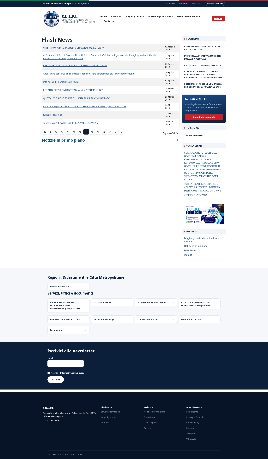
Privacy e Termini (194, 417)
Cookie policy (192, 422)
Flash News (190, 250)
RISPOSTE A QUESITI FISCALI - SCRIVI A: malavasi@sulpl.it (196, 304)
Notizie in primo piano (160, 16)
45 (74, 131)
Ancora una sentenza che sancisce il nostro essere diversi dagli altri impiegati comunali (89, 73)
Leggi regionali (151, 422)
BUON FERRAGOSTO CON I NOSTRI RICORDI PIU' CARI (202, 48)
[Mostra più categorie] (177, 140)
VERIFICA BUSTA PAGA (195, 195)
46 (80, 131)
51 (110, 131)
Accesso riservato (215, 3)
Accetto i (67, 373)
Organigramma (135, 16)
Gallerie (147, 428)
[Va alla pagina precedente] (50, 132)
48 (92, 131)
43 (62, 131)
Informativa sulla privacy (72, 373)
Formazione (56, 330)
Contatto (109, 21)
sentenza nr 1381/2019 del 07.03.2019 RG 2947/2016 (70, 122)
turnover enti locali (53, 114)
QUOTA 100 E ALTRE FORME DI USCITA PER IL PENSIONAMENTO (76, 98)
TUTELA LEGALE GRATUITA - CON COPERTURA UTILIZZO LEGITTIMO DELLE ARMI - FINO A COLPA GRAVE (202, 187)
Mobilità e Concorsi (191, 319)
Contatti (105, 422)
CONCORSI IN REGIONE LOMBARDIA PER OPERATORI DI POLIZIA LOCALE (203, 85)
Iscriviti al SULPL (102, 302)
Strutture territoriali (110, 411)
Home (103, 16)
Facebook (170, 3)
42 (56, 131)
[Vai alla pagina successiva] (116, 132)
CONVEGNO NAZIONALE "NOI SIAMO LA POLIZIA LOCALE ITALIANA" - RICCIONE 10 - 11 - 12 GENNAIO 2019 (203, 74)
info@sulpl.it (83, 3)
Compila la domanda (204, 117)
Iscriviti (218, 18)
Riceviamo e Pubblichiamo (151, 302)
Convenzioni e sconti (148, 319)
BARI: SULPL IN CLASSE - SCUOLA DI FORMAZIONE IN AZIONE (75, 65)
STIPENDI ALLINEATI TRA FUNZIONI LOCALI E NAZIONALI (202, 57)
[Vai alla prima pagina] (45, 132)
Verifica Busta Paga (104, 319)
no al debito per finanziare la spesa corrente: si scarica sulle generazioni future (84, 106)
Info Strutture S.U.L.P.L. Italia (65, 319)
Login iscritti (192, 411)
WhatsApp (196, 3)
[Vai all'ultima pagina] (121, 132)
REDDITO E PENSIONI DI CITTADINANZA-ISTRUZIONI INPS (73, 90)
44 (68, 131)
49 (98, 131)
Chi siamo (116, 16)
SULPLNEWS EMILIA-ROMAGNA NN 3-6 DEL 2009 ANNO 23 (73, 48)
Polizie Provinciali (194, 135)
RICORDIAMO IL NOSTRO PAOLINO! (202, 65)
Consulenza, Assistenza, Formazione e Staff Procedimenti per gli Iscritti (65, 305)
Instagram (183, 3)
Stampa (188, 254)
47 (86, 131)
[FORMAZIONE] (204, 214)
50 (104, 131)
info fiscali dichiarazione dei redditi (61, 81)
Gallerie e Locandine (188, 16)
